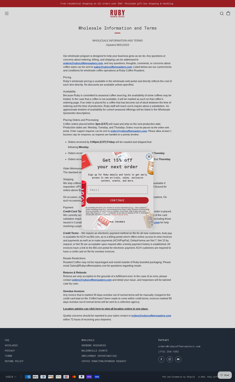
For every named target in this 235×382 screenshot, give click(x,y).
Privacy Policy (116, 215)
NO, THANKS (117, 222)
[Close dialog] (149, 156)
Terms (126, 215)
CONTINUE (117, 200)
